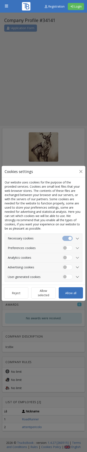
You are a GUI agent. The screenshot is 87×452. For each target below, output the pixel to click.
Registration (56, 6)
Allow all (70, 293)
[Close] (81, 171)
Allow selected (43, 293)
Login (77, 6)
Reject (16, 293)
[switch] (67, 248)
